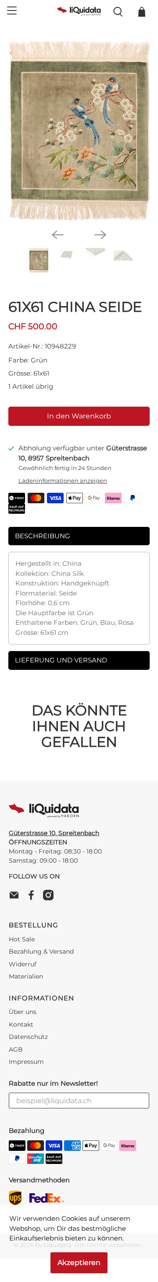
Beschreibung (42, 536)
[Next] (100, 234)
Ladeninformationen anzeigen (62, 480)
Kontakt (21, 1024)
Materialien (26, 976)
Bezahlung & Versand (41, 951)
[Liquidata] (79, 12)
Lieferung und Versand (61, 660)
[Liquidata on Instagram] (50, 898)
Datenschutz (28, 1037)
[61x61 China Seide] (79, 131)
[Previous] (57, 234)
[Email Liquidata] (16, 898)
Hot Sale (22, 939)
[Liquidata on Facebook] (33, 898)
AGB (16, 1049)
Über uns (22, 1012)
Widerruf (22, 964)
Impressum (26, 1062)
